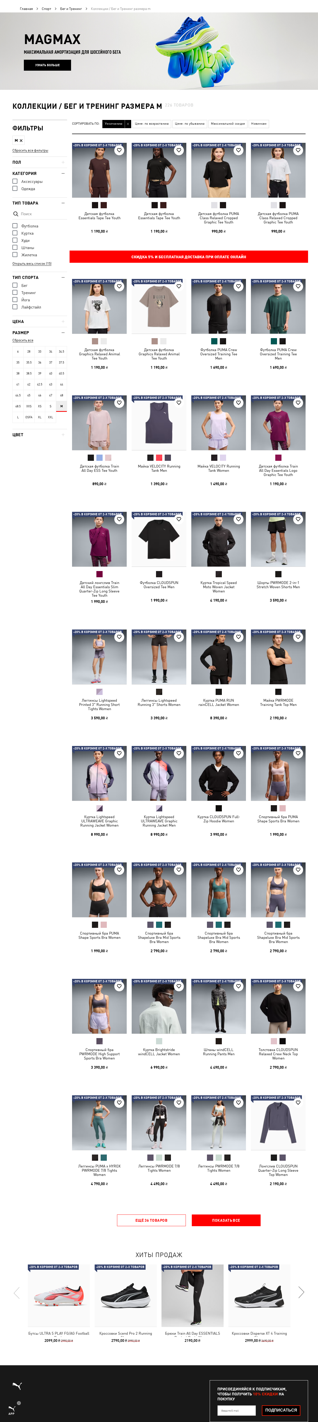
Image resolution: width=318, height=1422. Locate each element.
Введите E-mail (230, 1410)
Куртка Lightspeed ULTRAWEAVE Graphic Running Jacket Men (159, 821)
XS (39, 406)
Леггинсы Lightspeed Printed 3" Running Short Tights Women (99, 704)
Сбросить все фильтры (30, 150)
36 (39, 362)
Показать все (226, 1220)
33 (39, 351)
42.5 (39, 384)
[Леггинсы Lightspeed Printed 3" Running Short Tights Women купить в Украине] (99, 657)
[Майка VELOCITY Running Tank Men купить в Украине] (159, 422)
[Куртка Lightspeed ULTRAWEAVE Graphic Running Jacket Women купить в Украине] (99, 773)
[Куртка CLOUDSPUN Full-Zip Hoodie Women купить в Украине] (218, 773)
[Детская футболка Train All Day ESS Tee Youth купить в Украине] (99, 422)
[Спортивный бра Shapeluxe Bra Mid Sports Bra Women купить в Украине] (159, 889)
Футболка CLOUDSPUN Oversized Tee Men (159, 584)
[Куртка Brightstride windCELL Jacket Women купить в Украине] (159, 1006)
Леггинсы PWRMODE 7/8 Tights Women (159, 1168)
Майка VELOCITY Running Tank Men (159, 468)
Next (301, 1292)
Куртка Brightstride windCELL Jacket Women (159, 1052)
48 (61, 395)
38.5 (29, 373)
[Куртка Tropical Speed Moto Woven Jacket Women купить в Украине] (218, 539)
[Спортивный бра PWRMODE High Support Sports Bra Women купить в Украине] (99, 1006)
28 (28, 351)
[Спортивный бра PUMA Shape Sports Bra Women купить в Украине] (278, 773)
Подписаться (281, 1410)
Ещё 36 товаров (151, 1220)
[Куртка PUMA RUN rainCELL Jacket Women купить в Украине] (218, 657)
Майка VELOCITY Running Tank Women (219, 468)
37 (50, 362)
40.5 (61, 373)
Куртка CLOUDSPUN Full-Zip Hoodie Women (219, 819)
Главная (26, 9)
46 (39, 395)
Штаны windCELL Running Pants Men (219, 1052)
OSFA (28, 417)
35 (17, 362)
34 (50, 351)
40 (50, 373)
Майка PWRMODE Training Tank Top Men (278, 702)
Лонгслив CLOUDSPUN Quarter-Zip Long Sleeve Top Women (278, 1170)
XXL (50, 417)
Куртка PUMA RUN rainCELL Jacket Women (219, 702)
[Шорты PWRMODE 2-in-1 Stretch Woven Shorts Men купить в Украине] (278, 539)
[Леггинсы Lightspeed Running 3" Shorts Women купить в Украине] (159, 657)
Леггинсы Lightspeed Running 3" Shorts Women (159, 702)
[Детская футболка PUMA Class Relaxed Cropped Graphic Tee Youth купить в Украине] (218, 170)
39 (39, 373)
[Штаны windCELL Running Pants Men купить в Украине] (218, 1006)
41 (17, 384)
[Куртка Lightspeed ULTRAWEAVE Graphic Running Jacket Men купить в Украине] (159, 773)
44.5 (18, 395)
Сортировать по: (86, 123)
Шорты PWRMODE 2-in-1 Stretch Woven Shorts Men (278, 584)
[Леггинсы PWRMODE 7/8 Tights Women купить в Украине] (159, 1122)
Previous (16, 1292)
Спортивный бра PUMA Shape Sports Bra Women (278, 819)
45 (28, 395)
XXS (29, 406)
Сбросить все (22, 340)
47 (50, 395)
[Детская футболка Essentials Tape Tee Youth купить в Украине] (99, 170)
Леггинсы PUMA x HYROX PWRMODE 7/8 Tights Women (99, 1170)
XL (39, 417)
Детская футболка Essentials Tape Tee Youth (99, 215)
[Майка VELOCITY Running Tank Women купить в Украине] (218, 422)
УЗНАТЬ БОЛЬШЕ (47, 65)
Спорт (46, 9)
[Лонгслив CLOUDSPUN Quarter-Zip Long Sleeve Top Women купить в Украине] (278, 1122)
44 (61, 384)
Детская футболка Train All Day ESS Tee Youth (99, 468)
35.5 (29, 362)
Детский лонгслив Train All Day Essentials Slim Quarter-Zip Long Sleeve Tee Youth (99, 588)
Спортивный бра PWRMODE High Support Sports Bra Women (99, 1054)
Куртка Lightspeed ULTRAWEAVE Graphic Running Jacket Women (99, 821)
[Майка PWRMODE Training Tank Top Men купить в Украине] (278, 657)
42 (28, 384)
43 (50, 384)
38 (17, 373)
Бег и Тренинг (71, 9)
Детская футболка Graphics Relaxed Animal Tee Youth (99, 354)
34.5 (61, 351)
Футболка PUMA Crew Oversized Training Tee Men (218, 354)
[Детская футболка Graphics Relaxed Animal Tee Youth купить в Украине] (99, 306)
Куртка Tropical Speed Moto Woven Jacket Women (218, 586)
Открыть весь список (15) (31, 263)
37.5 (61, 362)
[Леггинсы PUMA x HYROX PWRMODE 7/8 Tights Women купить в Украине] (99, 1122)
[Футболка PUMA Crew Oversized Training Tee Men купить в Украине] (218, 306)
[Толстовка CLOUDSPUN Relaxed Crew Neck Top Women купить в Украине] (278, 1006)
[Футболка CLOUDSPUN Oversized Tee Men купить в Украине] (159, 539)
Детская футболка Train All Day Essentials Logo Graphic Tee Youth (278, 470)
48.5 (18, 406)
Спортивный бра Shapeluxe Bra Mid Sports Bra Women (159, 937)
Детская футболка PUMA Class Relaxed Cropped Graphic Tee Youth (218, 217)
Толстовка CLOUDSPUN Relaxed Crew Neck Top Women (278, 1054)
